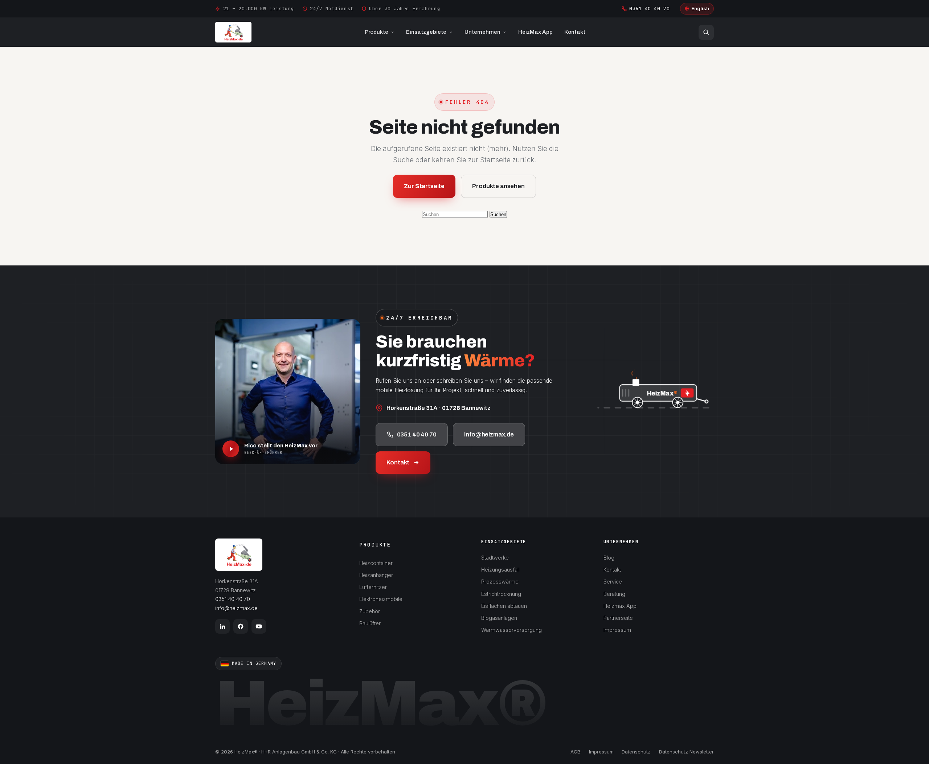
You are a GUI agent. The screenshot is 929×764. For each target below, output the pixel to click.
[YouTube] (258, 626)
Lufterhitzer (373, 587)
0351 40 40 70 (649, 8)
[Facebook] (240, 626)
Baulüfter (370, 623)
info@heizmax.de (489, 434)
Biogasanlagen (499, 618)
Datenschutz (636, 752)
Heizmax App (620, 606)
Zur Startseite (424, 186)
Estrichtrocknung (501, 594)
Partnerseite (618, 618)
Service (612, 581)
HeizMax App (535, 32)
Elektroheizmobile (380, 599)
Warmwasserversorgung (511, 630)
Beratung (614, 594)
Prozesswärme (500, 581)
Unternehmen (482, 32)
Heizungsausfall (500, 569)
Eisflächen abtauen (504, 606)
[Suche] (706, 32)
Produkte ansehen (498, 186)
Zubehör (369, 611)
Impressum (617, 630)
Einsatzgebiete (426, 32)
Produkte (376, 32)
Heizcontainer (376, 563)
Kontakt (574, 32)
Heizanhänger (376, 575)
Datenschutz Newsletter (686, 752)
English (700, 8)
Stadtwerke (495, 557)
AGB (575, 752)
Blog (608, 557)
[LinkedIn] (222, 626)
